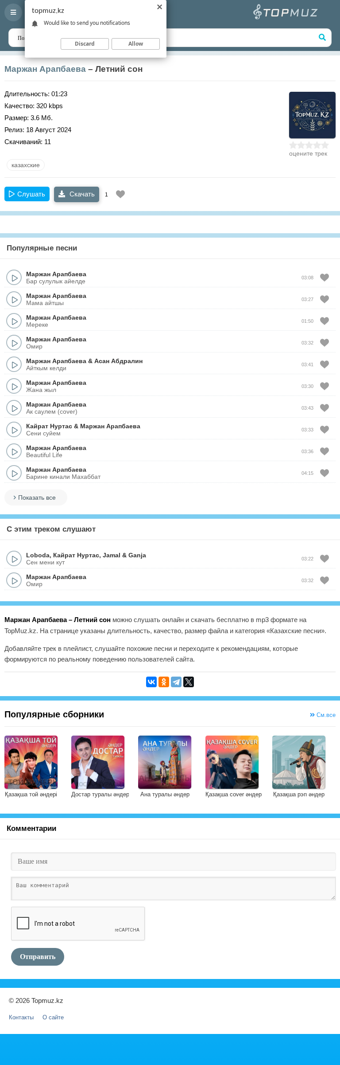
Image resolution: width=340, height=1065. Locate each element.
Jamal (111, 555)
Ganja (137, 555)
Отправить (37, 956)
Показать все (37, 497)
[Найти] (322, 38)
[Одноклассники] (163, 682)
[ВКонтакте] (151, 682)
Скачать (81, 194)
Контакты (21, 1017)
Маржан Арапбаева (45, 69)
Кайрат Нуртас (49, 426)
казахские (26, 164)
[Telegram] (176, 682)
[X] (188, 682)
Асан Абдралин (118, 360)
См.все (325, 715)
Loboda (38, 555)
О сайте (53, 1017)
